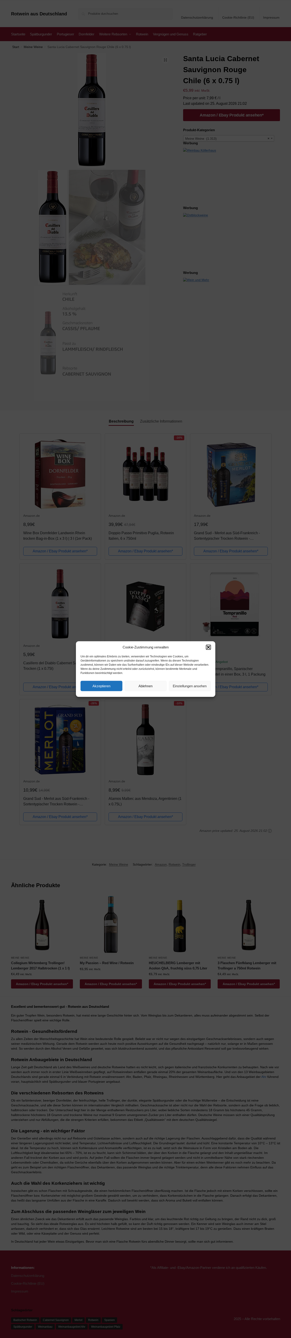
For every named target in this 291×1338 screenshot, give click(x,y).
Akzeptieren (101, 686)
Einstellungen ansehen (190, 686)
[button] (208, 647)
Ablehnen (145, 686)
